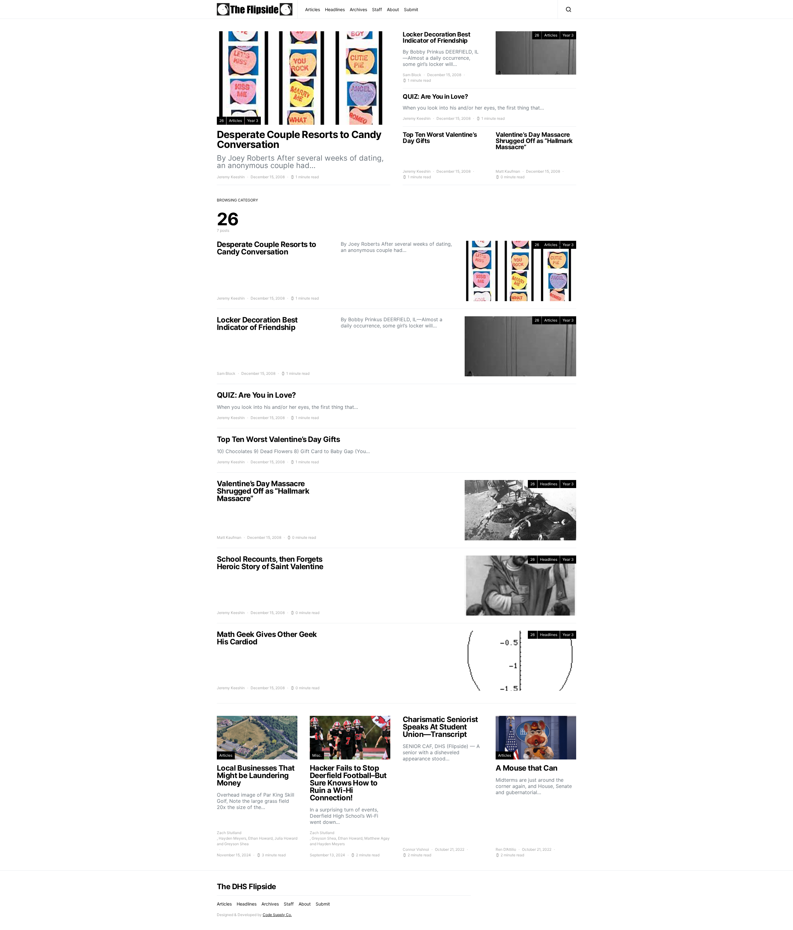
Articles (312, 9)
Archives (358, 9)
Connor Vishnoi (416, 849)
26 (221, 120)
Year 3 (252, 120)
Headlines (335, 9)
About (393, 9)
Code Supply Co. (277, 914)
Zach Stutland (229, 832)
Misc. (317, 755)
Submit (411, 9)
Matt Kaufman (508, 171)
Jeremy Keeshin (231, 177)
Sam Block (412, 74)
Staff (377, 9)
